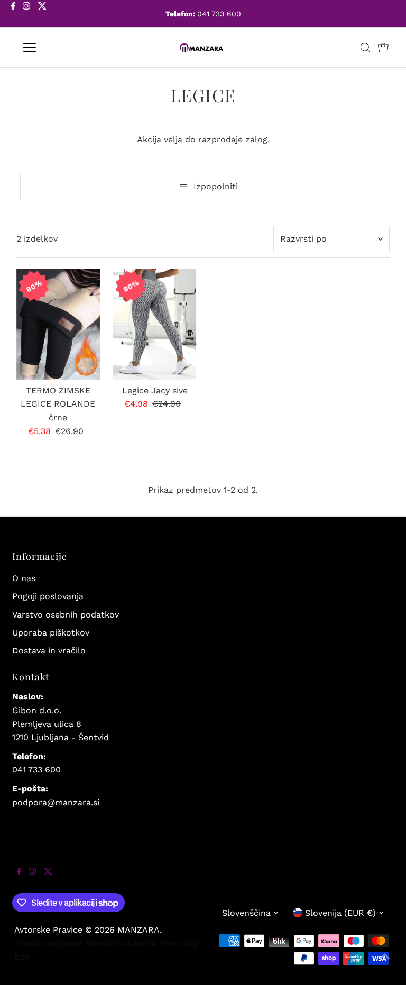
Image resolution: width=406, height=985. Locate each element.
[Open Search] (365, 47)
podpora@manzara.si (55, 802)
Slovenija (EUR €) (340, 913)
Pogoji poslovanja (48, 596)
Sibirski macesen (48, 943)
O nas (23, 578)
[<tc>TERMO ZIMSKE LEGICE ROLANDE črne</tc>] (58, 324)
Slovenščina (246, 913)
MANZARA (138, 930)
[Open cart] (383, 47)
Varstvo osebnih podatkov (65, 615)
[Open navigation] (60, 47)
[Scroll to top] (384, 963)
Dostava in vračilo (49, 651)
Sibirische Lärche (121, 943)
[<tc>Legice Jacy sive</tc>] (155, 324)
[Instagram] (26, 14)
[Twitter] (42, 14)
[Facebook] (13, 14)
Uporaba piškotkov (50, 633)
